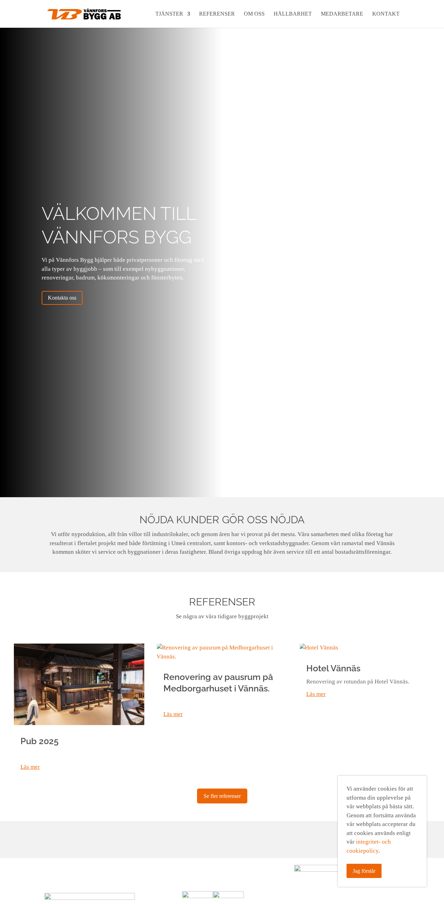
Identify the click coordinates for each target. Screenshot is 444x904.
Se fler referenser (222, 796)
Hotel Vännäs (333, 668)
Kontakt (386, 14)
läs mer (30, 767)
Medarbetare (342, 14)
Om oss (254, 14)
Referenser (217, 14)
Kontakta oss (62, 298)
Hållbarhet (293, 14)
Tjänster (169, 14)
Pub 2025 (39, 741)
